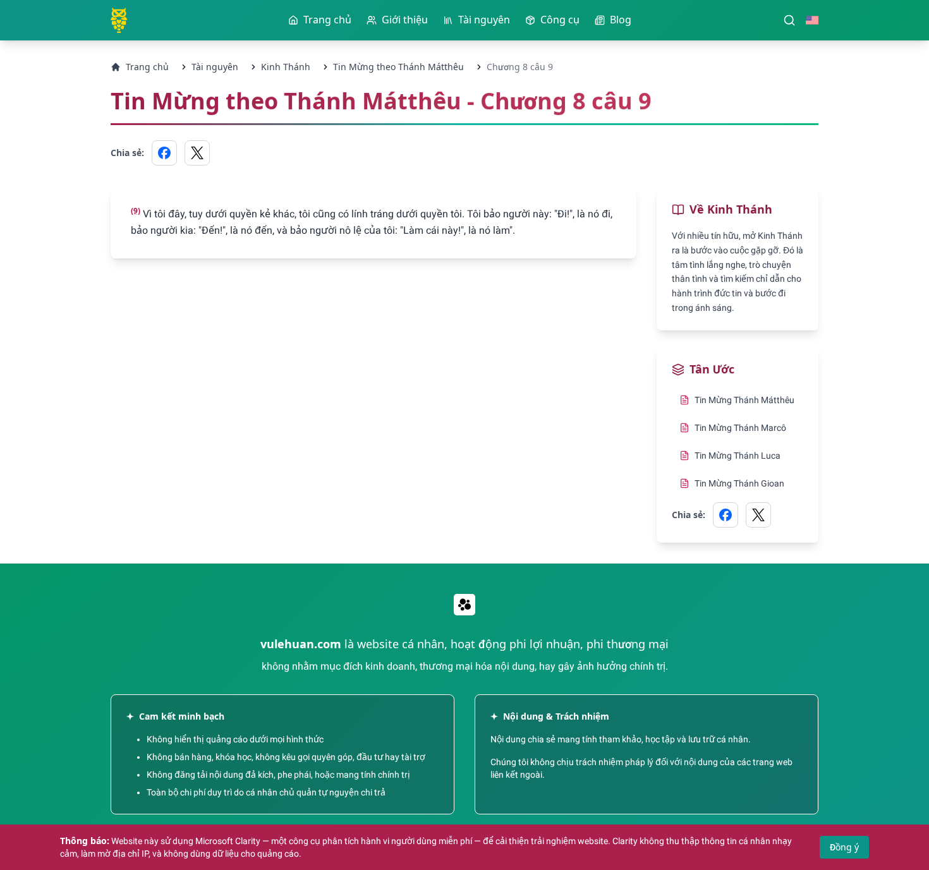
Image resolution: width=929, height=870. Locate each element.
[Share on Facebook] (164, 153)
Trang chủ (147, 67)
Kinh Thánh (285, 67)
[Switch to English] (812, 20)
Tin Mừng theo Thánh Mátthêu (398, 67)
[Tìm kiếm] (789, 20)
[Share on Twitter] (197, 153)
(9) (135, 211)
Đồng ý (844, 847)
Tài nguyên (214, 67)
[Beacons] (464, 604)
